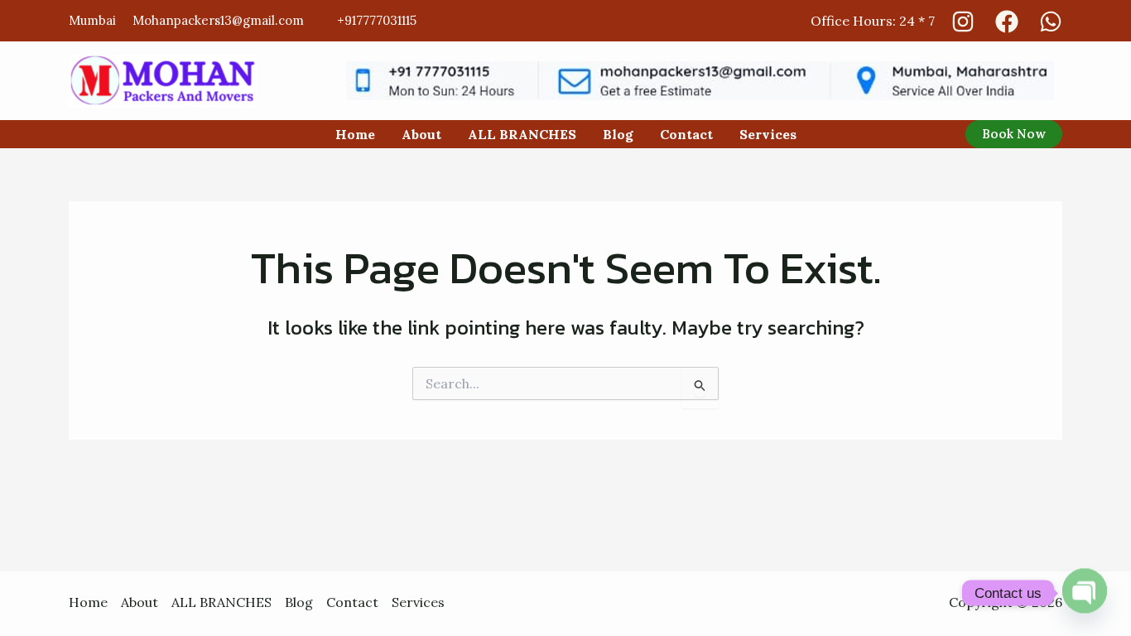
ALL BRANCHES (522, 134)
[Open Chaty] (1084, 593)
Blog (618, 134)
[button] (1013, 134)
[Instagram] (963, 21)
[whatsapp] (1050, 21)
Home (355, 134)
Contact (686, 134)
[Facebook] (1006, 21)
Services (768, 134)
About (421, 134)
